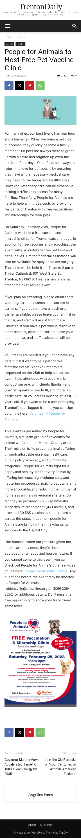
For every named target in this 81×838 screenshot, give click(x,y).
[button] (74, 26)
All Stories (46, 825)
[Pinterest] (29, 85)
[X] (19, 85)
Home (8, 37)
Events (20, 37)
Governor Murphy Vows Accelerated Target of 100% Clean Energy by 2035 (21, 767)
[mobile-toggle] (7, 26)
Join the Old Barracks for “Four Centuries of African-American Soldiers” (59, 767)
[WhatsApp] (40, 85)
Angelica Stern (40, 794)
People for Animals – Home (46, 571)
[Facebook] (9, 85)
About (32, 825)
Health (20, 43)
